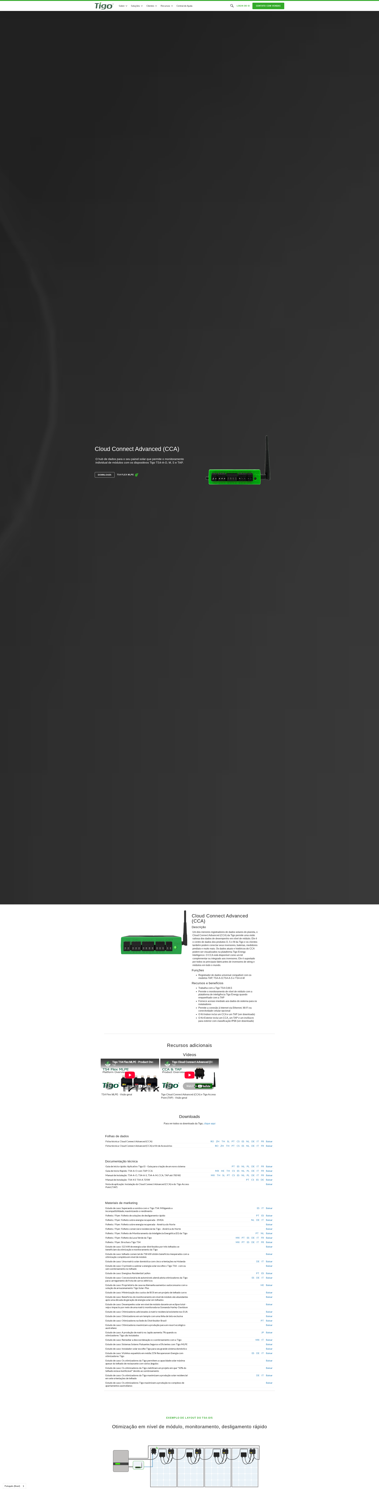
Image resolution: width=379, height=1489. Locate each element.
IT (258, 1141)
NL (247, 1141)
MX (217, 1170)
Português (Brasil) (12, 1486)
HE (222, 1170)
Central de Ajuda (184, 6)
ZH (217, 1141)
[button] (123, 6)
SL (228, 1141)
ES (243, 1141)
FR (262, 1141)
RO (212, 1141)
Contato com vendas (268, 6)
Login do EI (243, 6)
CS (238, 1141)
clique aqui (209, 1123)
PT (233, 1141)
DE (252, 1141)
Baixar (269, 1141)
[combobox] (14, 1486)
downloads (104, 475)
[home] (104, 5)
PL (248, 1166)
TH (223, 1141)
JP (262, 1332)
